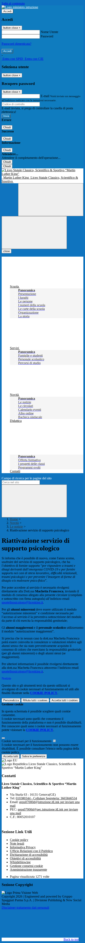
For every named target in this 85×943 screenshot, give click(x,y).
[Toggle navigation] (34, 232)
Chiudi (7, 127)
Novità (14, 523)
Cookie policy (19, 840)
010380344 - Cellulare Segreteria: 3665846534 (46, 798)
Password (47, 36)
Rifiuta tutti (35, 700)
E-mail (45, 96)
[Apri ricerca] (50, 199)
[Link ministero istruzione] (20, 7)
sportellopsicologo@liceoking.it (22, 602)
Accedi (7, 11)
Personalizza (11, 700)
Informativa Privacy (23, 847)
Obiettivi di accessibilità (25, 858)
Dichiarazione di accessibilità (29, 854)
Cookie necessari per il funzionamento (27, 741)
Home (14, 519)
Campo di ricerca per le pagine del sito (27, 478)
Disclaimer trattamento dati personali (25, 907)
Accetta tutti (65, 700)
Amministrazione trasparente (28, 869)
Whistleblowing (20, 862)
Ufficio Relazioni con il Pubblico (31, 851)
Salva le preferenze (33, 756)
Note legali (17, 843)
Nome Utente (49, 32)
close (6, 251)
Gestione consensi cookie (26, 866)
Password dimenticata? (16, 43)
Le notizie (16, 526)
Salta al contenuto (13, 3)
